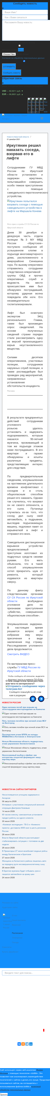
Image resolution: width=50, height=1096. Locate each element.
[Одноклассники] (23, 1044)
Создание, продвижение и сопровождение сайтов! (28, 1062)
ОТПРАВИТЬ (9, 66)
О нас (14, 915)
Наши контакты (19, 920)
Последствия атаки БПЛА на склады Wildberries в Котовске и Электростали (21, 735)
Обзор (21, 49)
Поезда (15, 942)
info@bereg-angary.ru (16, 1018)
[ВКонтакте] (19, 1044)
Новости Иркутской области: (18, 137)
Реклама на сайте (10, 902)
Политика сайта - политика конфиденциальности (22, 1022)
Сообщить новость (11, 72)
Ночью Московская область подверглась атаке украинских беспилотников (22, 742)
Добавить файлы (10, 49)
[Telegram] (27, 1044)
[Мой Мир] (30, 1044)
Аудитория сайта (10, 907)
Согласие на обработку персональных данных (23, 57)
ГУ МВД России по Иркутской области (23, 669)
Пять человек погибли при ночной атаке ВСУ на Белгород (24, 721)
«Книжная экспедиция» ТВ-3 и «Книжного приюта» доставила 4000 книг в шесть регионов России (24, 827)
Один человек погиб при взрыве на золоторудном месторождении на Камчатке (23, 708)
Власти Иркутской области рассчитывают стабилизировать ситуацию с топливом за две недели (23, 841)
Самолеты (7, 947)
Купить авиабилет (10, 951)
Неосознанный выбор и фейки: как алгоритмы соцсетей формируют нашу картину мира (21, 757)
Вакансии (16, 924)
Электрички (17, 937)
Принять (4, 1094)
